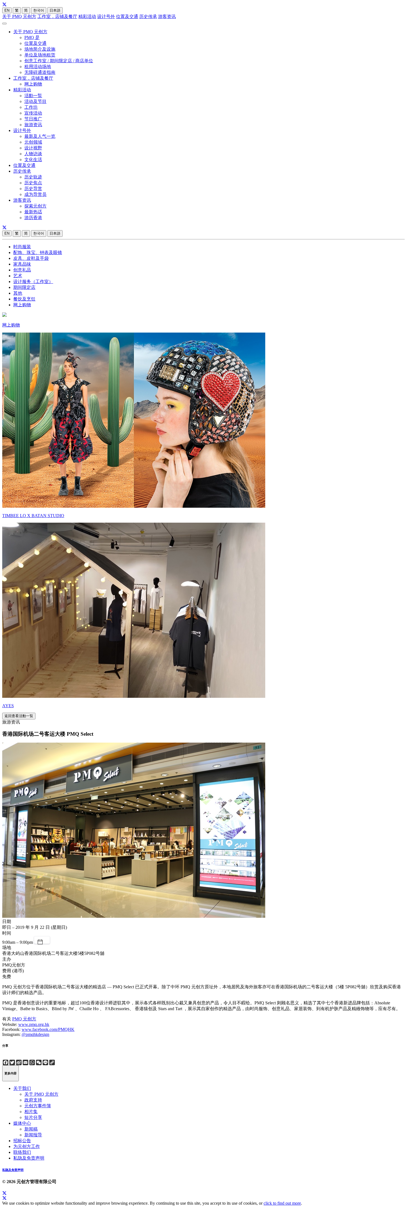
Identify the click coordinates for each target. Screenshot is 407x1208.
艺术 (17, 275)
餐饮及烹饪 (24, 299)
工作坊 (31, 107)
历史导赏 (33, 188)
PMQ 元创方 (24, 1019)
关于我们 (22, 1088)
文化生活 (33, 159)
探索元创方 (35, 206)
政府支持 (33, 1100)
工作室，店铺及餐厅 (57, 16)
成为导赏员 (35, 194)
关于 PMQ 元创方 (19, 16)
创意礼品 (22, 270)
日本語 (55, 10)
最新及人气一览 (39, 136)
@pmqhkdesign (35, 1034)
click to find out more (282, 1203)
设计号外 (106, 16)
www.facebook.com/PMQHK (48, 1029)
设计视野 (33, 148)
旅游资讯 (33, 124)
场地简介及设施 (39, 49)
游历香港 (33, 217)
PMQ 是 (32, 37)
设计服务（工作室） (33, 281)
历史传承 (148, 16)
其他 (17, 293)
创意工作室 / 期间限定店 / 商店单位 (58, 60)
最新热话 (33, 211)
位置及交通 (127, 16)
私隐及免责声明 (28, 1158)
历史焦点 (33, 182)
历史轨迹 (33, 177)
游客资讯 (167, 16)
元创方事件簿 (37, 1105)
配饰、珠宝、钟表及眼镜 (37, 252)
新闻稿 (31, 1129)
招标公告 (22, 1140)
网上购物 (33, 84)
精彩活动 (87, 16)
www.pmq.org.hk (33, 1024)
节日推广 (33, 118)
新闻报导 (33, 1134)
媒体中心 (22, 1123)
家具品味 (22, 264)
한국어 (38, 10)
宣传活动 (33, 113)
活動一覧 (33, 95)
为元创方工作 (26, 1146)
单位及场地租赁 (39, 55)
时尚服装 (22, 246)
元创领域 (33, 142)
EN (6, 10)
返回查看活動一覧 (18, 716)
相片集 (31, 1111)
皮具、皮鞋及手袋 (31, 258)
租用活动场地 (37, 66)
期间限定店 (24, 287)
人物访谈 (33, 153)
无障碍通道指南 (39, 72)
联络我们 (22, 1152)
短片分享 (33, 1117)
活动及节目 (35, 101)
